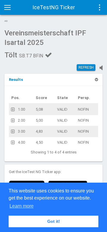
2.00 (21, 120)
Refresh (86, 67)
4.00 (21, 142)
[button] (16, 79)
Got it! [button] (53, 221)
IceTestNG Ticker (53, 7)
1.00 (21, 109)
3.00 (21, 131)
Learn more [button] (22, 206)
